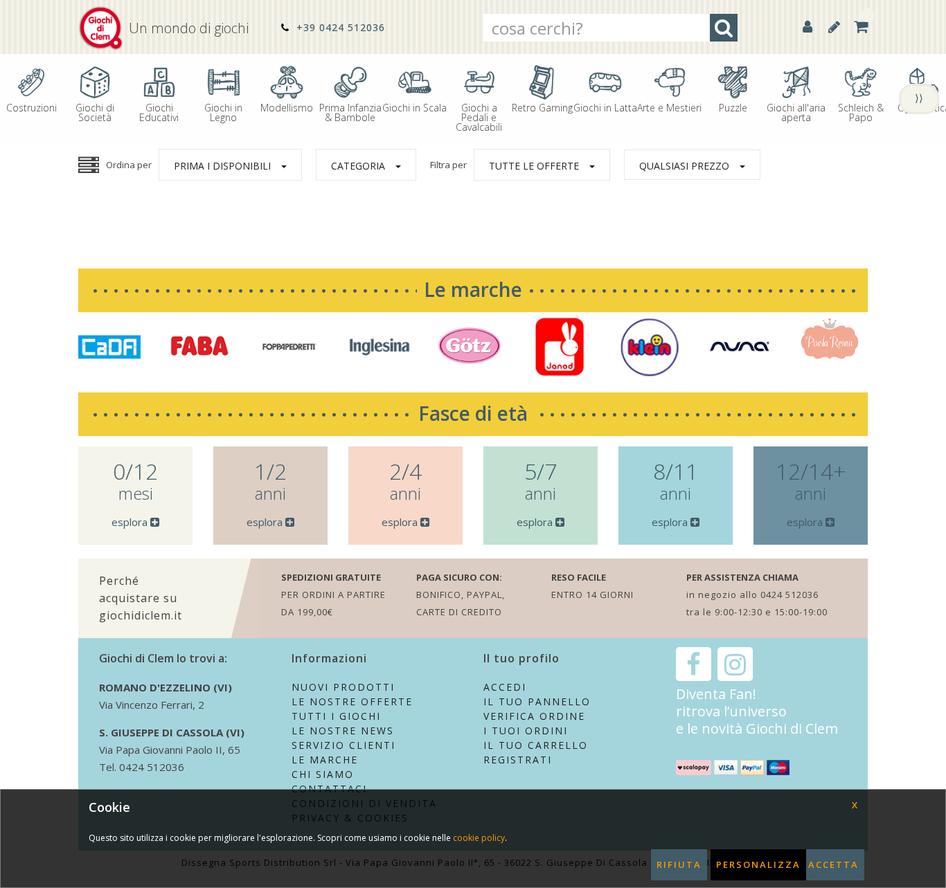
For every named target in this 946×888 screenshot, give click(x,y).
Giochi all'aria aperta (796, 112)
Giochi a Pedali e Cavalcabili (479, 116)
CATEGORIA (358, 165)
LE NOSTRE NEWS (343, 730)
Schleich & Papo (861, 112)
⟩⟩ (919, 98)
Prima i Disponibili (222, 165)
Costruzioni (31, 107)
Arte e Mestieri (669, 107)
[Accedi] (807, 26)
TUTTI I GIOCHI (336, 716)
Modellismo (286, 107)
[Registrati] (834, 26)
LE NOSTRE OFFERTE (352, 701)
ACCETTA (833, 864)
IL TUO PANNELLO (537, 701)
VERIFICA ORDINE (534, 716)
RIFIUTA (679, 864)
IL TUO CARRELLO (535, 745)
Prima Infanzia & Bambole (350, 112)
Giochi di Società (94, 112)
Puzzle (733, 107)
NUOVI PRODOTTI (343, 687)
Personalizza (758, 864)
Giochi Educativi (159, 112)
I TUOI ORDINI (525, 730)
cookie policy (479, 838)
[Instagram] (735, 664)
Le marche (473, 289)
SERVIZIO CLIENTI (343, 745)
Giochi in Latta (605, 107)
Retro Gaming (542, 107)
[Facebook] (693, 664)
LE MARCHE (325, 759)
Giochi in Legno (223, 112)
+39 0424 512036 (339, 27)
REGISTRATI (517, 759)
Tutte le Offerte (534, 165)
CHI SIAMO (323, 774)
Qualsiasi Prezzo (684, 165)
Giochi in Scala (414, 107)
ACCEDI (504, 687)
